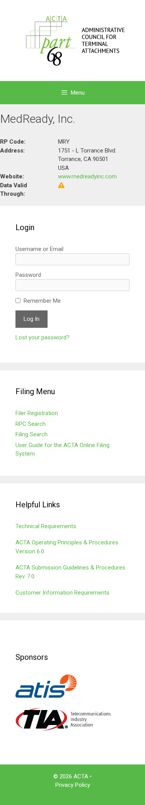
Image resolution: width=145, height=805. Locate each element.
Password (28, 274)
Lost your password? (42, 337)
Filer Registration (36, 413)
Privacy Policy (72, 784)
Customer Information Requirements (62, 592)
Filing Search (31, 434)
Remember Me (42, 300)
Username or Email (39, 249)
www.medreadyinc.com (87, 176)
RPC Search (30, 423)
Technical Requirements (45, 526)
